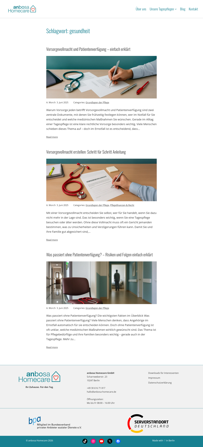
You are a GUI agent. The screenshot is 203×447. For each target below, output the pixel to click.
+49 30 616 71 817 (96, 388)
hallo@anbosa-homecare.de (101, 391)
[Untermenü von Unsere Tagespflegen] (176, 9)
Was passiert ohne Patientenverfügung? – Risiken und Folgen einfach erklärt (99, 254)
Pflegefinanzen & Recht (122, 205)
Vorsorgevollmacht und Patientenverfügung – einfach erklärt (88, 49)
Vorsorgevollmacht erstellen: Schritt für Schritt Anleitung (86, 152)
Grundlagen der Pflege (97, 102)
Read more (52, 137)
